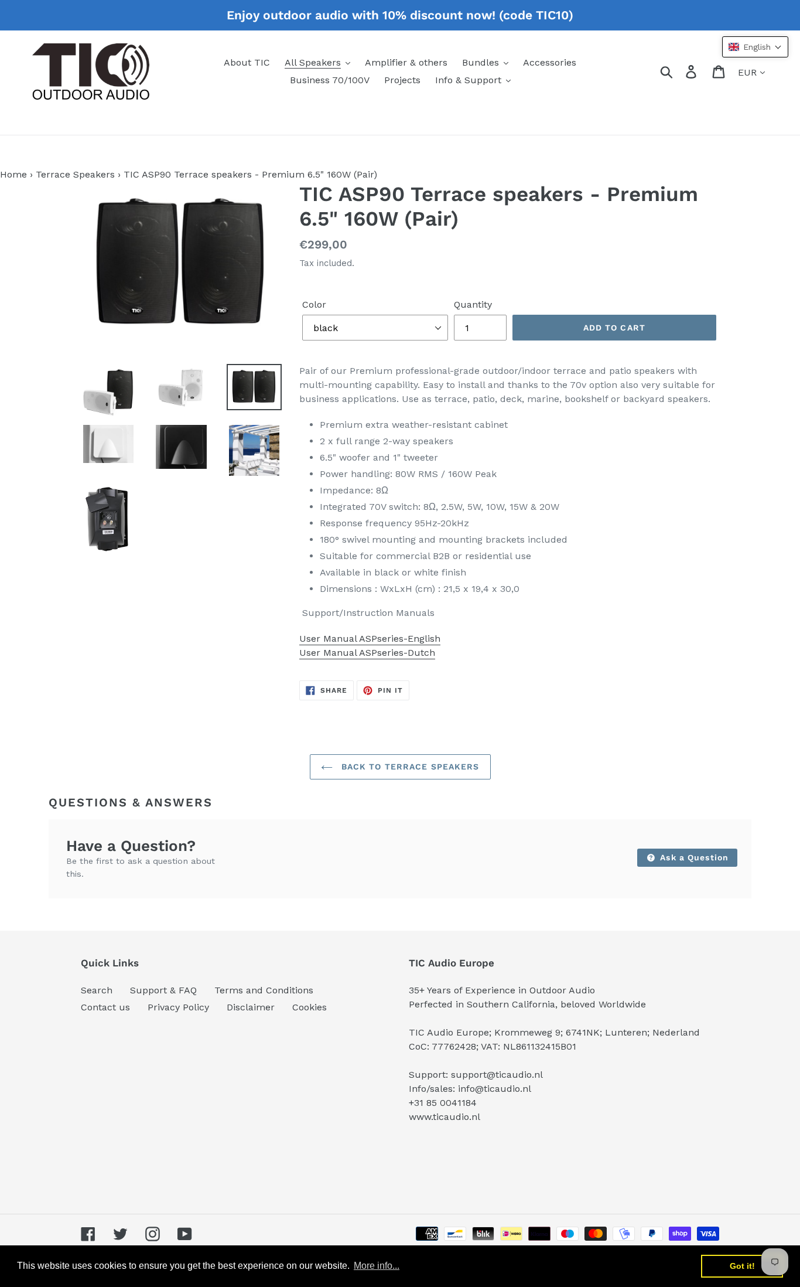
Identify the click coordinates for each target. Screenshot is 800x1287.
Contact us (105, 1007)
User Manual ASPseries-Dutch (367, 652)
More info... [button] (376, 1266)
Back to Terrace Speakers (409, 766)
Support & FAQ (163, 990)
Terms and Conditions (263, 990)
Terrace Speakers (75, 174)
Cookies (309, 1007)
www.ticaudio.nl (444, 1116)
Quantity (473, 304)
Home (13, 174)
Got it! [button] (742, 1266)
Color (314, 304)
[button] (755, 47)
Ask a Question (693, 857)
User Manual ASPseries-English (369, 638)
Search (96, 990)
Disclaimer (251, 1007)
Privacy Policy (178, 1007)
